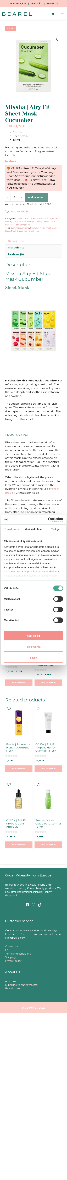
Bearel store (12, 988)
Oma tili (35, 3)
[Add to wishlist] (9, 708)
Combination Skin (39, 218)
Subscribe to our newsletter (21, 984)
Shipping (10, 957)
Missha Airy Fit (37, 227)
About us (10, 981)
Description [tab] (16, 241)
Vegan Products (22, 224)
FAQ (7, 950)
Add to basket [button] (19, 682)
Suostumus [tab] (12, 529)
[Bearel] (17, 14)
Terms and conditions (18, 953)
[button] (56, 39)
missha (25, 227)
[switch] (58, 599)
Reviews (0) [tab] (16, 254)
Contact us (11, 946)
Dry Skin (53, 218)
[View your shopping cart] (53, 14)
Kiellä (33, 657)
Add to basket (36, 197)
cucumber (16, 227)
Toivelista (52, 3)
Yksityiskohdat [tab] (33, 529)
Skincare (9, 224)
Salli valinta (33, 646)
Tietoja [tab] (55, 529)
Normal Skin (48, 221)
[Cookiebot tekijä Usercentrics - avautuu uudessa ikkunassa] (48, 519)
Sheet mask (34, 231)
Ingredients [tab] (16, 247)
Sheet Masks (23, 218)
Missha (17, 132)
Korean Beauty (26, 221)
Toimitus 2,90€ (17, 3)
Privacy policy (13, 960)
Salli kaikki (33, 635)
